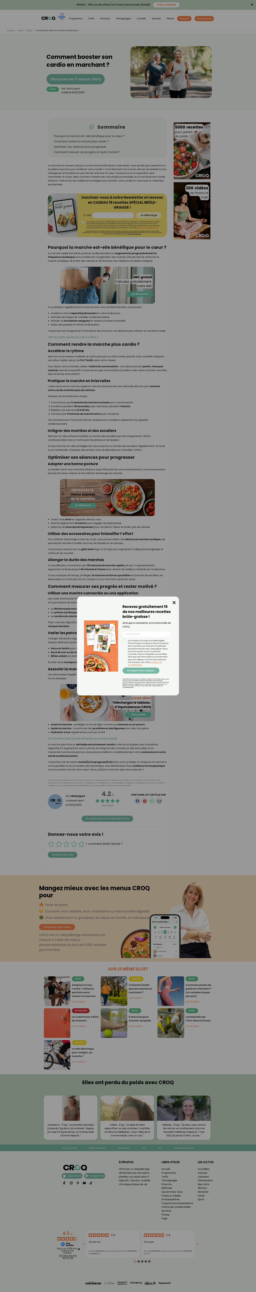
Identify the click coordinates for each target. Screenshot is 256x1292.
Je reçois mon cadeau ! (141, 670)
